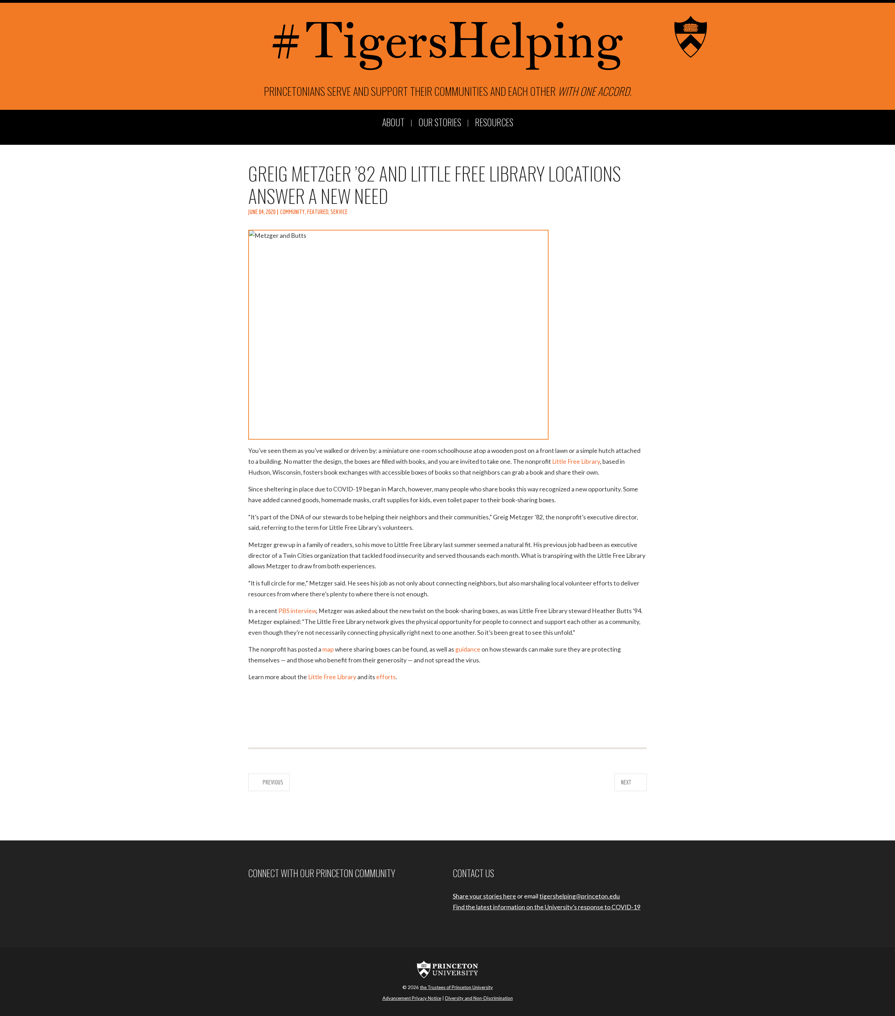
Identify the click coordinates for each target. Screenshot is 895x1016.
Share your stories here (484, 896)
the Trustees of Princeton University (456, 987)
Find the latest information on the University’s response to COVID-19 (546, 907)
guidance (467, 649)
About (393, 123)
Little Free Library (576, 461)
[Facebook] (249, 896)
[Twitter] (268, 896)
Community (292, 211)
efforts (386, 677)
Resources (494, 123)
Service (339, 211)
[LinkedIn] (277, 896)
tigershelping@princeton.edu (579, 896)
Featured (317, 211)
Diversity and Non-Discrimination (479, 998)
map (328, 649)
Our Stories (439, 123)
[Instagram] (258, 896)
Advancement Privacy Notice (411, 998)
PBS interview (297, 610)
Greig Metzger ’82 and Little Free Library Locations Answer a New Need (434, 184)
